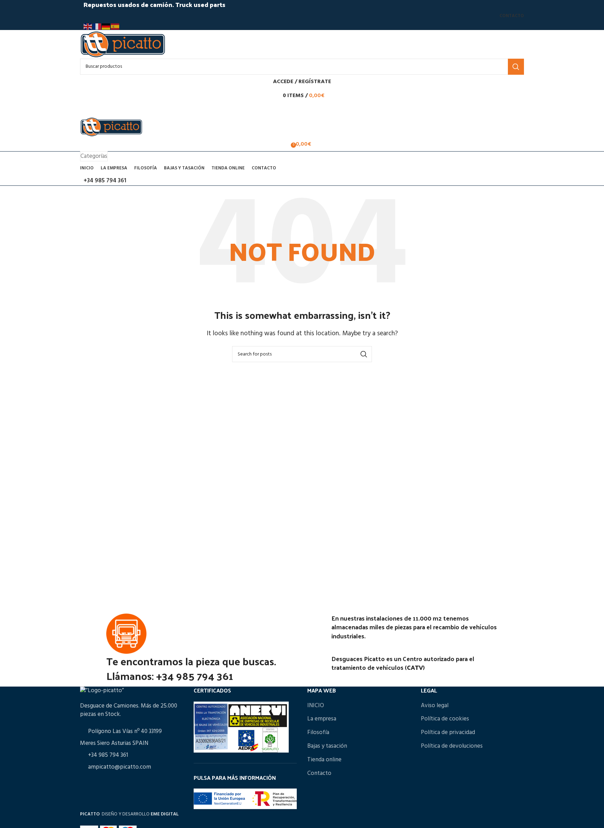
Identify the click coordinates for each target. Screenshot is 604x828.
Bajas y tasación (327, 746)
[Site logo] (123, 44)
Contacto (319, 773)
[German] (106, 26)
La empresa (321, 719)
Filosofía (318, 732)
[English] (88, 26)
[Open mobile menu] (302, 110)
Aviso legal (434, 705)
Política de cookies (445, 719)
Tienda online (324, 759)
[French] (97, 26)
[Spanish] (115, 26)
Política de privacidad (448, 732)
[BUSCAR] (516, 67)
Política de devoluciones (452, 746)
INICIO (315, 705)
